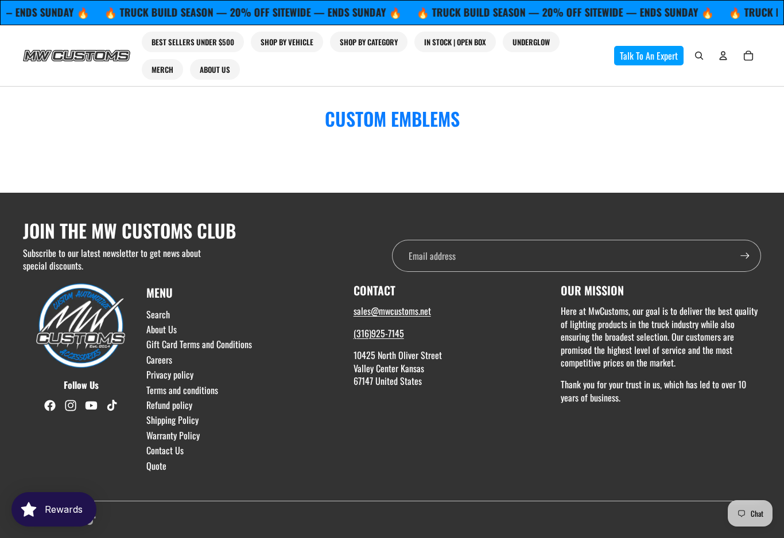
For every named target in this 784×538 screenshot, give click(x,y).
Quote (156, 466)
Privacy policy (169, 374)
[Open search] (699, 55)
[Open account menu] (723, 55)
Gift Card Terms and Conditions (199, 344)
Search (158, 314)
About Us (161, 329)
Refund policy (169, 405)
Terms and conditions (182, 390)
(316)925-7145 (379, 333)
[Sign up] (745, 256)
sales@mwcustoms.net (392, 311)
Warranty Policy (173, 435)
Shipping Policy (172, 420)
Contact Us (165, 450)
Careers (159, 360)
